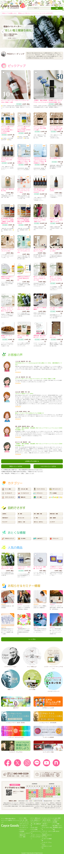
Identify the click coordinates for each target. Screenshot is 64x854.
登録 (38, 681)
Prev (3, 31)
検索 (57, 8)
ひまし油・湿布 (23, 820)
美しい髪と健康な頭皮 (36, 824)
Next (61, 31)
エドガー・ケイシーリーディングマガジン (36, 836)
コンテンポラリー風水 (47, 828)
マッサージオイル (24, 822)
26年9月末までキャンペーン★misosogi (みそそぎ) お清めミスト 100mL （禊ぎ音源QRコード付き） (38, 363)
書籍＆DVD (22, 835)
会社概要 (55, 822)
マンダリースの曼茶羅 (47, 839)
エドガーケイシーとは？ (36, 832)
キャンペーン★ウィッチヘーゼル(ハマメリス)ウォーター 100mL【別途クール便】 (35, 378)
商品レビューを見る (16, 466)
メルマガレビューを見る (48, 466)
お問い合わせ (56, 831)
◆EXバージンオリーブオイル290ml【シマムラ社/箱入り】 (29, 413)
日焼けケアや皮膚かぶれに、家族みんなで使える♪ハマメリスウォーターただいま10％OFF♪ (27, 13)
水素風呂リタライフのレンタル (47, 835)
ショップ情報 (56, 823)
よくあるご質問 (56, 818)
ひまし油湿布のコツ (36, 820)
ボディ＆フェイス (24, 823)
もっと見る (32, 639)
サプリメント (23, 829)
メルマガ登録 (34, 829)
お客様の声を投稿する (32, 461)
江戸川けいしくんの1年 (47, 847)
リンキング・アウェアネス (47, 843)
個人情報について (57, 825)
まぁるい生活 (34, 827)
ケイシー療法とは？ (36, 818)
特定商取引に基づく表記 (58, 828)
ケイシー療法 (23, 818)
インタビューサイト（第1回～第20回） (47, 819)
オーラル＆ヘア (23, 825)
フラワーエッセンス (25, 833)
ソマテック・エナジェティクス (47, 832)
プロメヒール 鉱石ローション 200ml (24, 393)
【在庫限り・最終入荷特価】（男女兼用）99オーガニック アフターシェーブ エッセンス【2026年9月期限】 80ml (38, 428)
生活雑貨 (22, 831)
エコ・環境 (22, 836)
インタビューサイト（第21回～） (47, 822)
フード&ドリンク (24, 827)
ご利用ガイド (56, 820)
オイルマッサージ (35, 822)
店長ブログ (44, 825)
